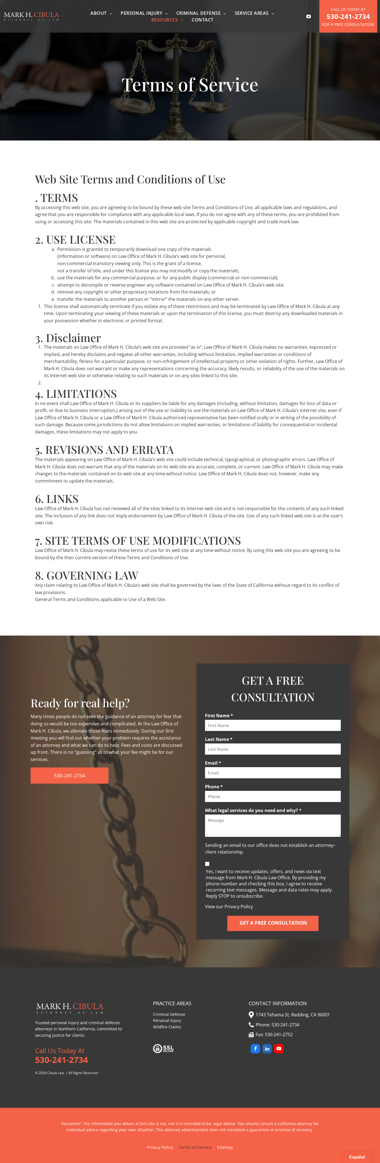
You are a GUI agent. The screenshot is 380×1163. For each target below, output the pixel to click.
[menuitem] (101, 13)
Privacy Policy (238, 906)
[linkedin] (267, 1049)
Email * (213, 763)
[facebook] (255, 1049)
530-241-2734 (285, 1025)
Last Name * (219, 739)
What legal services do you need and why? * (253, 810)
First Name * (219, 716)
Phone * (214, 787)
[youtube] (278, 1049)
